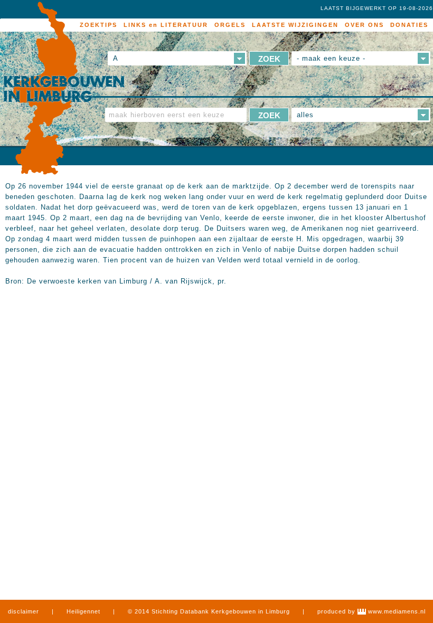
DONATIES (409, 25)
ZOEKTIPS (98, 25)
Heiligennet (83, 611)
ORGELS (230, 25)
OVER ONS (364, 25)
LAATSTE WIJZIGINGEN (295, 25)
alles (305, 115)
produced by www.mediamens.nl (371, 611)
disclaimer (23, 611)
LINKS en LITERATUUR (166, 25)
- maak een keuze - (331, 58)
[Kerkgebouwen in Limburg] (64, 88)
